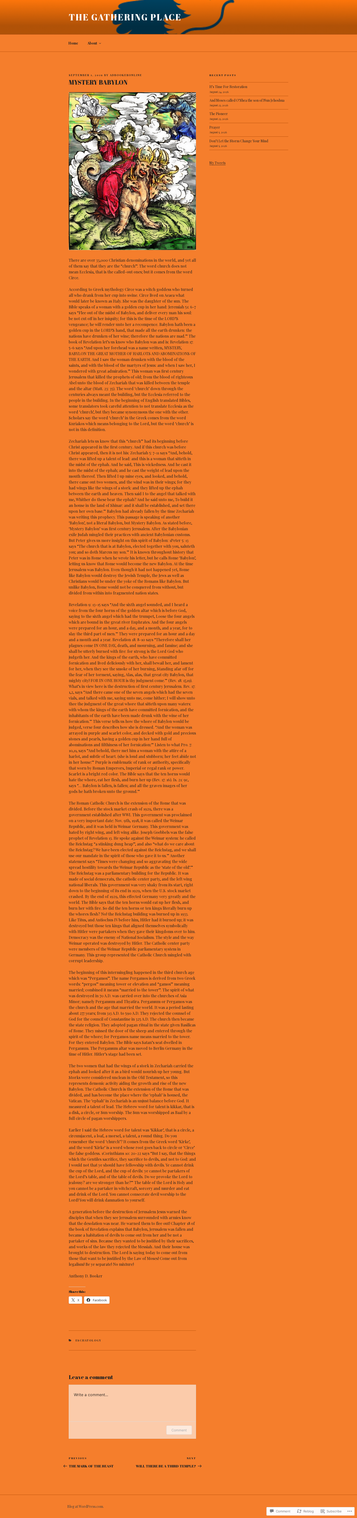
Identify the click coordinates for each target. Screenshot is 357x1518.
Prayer (214, 127)
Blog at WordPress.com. (85, 1506)
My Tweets (217, 163)
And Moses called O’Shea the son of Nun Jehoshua (246, 100)
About (92, 43)
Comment (179, 1430)
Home (73, 43)
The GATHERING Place (125, 17)
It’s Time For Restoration (228, 86)
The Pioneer (218, 113)
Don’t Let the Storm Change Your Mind (238, 141)
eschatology (89, 1340)
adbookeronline (126, 75)
